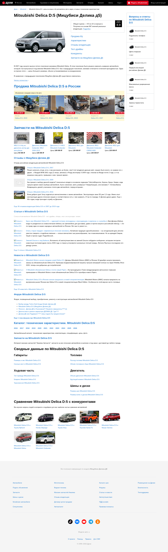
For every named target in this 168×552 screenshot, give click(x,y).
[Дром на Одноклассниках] (97, 521)
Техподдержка (143, 492)
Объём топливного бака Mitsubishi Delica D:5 (87, 364)
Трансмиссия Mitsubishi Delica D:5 (26, 383)
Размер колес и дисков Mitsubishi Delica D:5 (86, 395)
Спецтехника (18, 507)
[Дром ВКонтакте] (77, 521)
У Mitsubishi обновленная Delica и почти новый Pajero (46, 270)
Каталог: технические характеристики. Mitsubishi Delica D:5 (54, 323)
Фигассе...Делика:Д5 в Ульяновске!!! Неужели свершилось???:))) (43, 309)
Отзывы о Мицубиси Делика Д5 (32, 158)
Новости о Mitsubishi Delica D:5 (31, 255)
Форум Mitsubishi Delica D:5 (29, 294)
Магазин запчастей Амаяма (64, 492)
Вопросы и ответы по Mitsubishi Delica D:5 (140, 19)
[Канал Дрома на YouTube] (84, 521)
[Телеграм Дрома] (91, 521)
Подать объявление (20, 488)
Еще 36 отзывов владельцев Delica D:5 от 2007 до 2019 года (36, 206)
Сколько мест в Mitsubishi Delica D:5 (27, 364)
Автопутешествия (105, 497)
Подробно (87, 29)
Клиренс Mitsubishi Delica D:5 (25, 379)
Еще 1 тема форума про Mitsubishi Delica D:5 (32, 318)
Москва (19, 3)
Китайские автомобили (21, 502)
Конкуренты (76, 53)
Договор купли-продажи (63, 502)
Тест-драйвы (77, 49)
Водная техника (60, 488)
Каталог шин (104, 483)
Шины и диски (18, 497)
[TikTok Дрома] (70, 521)
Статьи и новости (105, 492)
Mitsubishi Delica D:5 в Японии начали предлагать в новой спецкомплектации (55, 279)
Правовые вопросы (106, 507)
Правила (88, 539)
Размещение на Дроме (146, 483)
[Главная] (7, 3)
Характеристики (78, 40)
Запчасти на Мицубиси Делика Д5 (87, 58)
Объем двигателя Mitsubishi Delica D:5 (84, 376)
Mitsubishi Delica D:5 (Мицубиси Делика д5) (35, 306)
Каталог (101, 3)
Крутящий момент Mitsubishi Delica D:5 (84, 379)
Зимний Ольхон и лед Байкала (37, 240)
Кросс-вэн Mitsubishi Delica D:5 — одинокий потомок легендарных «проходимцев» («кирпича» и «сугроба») (66, 221)
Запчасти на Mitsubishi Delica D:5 (42, 128)
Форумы (102, 488)
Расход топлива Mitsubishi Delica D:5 (84, 360)
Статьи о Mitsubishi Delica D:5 (31, 211)
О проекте (71, 539)
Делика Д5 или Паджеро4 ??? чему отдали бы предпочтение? (42, 314)
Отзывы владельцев (81, 45)
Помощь (80, 539)
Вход (158, 3)
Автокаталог (58, 507)
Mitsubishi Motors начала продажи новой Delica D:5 (45, 260)
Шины (110, 3)
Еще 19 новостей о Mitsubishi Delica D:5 (29, 289)
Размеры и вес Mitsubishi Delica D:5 (27, 360)
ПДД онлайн (103, 502)
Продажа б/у (77, 36)
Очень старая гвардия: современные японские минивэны (47, 231)
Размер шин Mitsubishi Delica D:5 (82, 391)
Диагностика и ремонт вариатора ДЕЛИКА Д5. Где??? (39, 311)
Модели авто (83, 532)
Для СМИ (96, 539)
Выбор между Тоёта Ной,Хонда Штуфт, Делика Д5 (37, 304)
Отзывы (90, 3)
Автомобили (31, 3)
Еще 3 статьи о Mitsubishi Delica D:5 (27, 250)
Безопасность (143, 488)
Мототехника (59, 483)
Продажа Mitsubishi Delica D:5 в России (47, 86)
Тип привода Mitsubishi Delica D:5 (26, 376)
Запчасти (79, 3)
